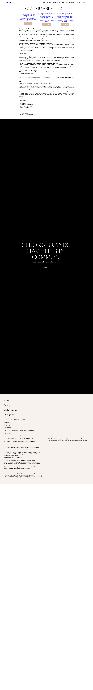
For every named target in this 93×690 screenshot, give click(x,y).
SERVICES (72, 2)
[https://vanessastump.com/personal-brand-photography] (46, 17)
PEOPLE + (64, 2)
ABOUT (78, 2)
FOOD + (49, 2)
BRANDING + (56, 2)
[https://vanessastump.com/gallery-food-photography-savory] (28, 17)
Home (43, 2)
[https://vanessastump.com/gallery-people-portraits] (65, 17)
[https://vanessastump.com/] (10, 2)
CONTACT (85, 2)
